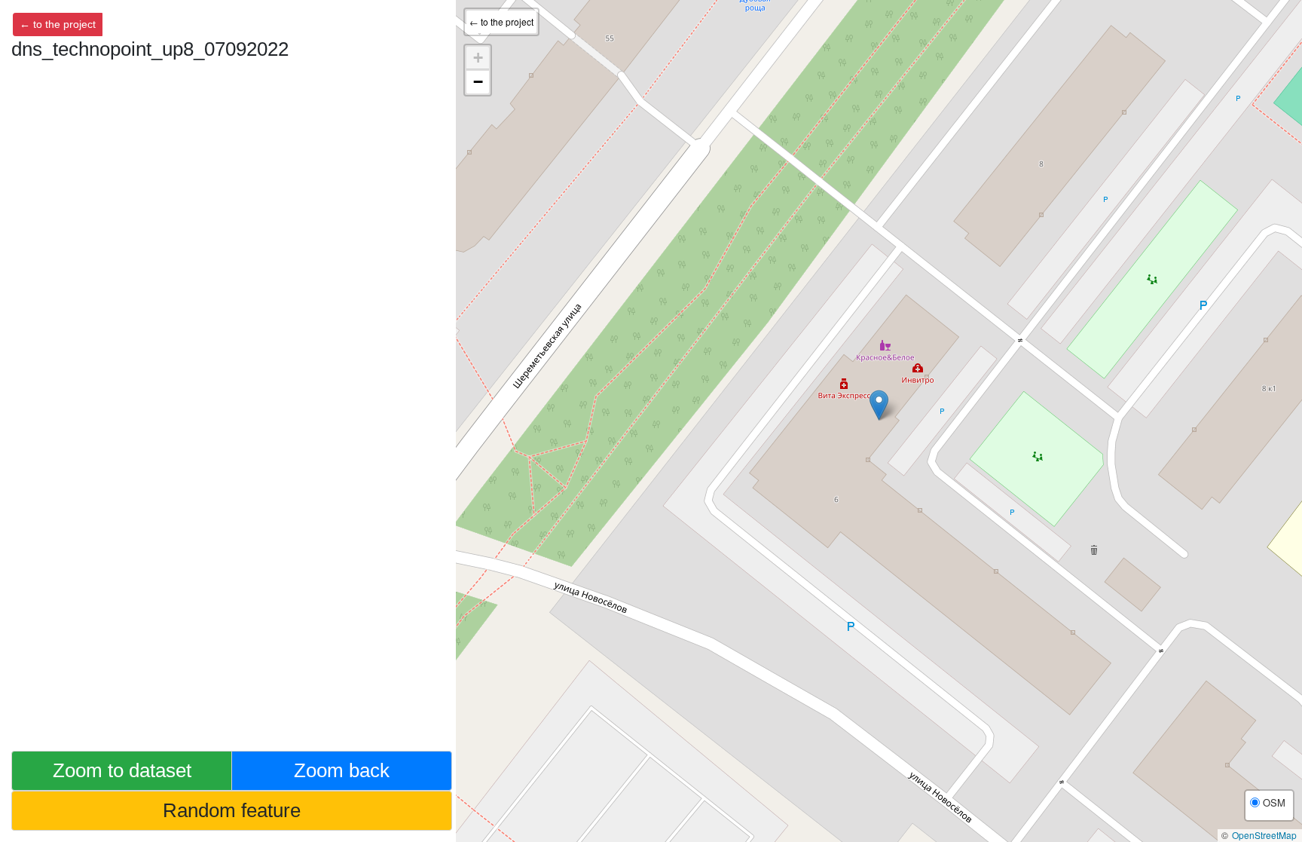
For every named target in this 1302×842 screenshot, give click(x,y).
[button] (879, 405)
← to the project (58, 24)
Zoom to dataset (122, 770)
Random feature (232, 810)
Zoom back (342, 770)
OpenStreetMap (1264, 834)
